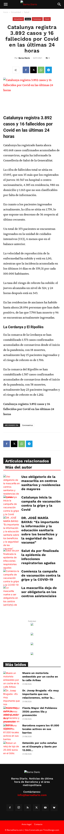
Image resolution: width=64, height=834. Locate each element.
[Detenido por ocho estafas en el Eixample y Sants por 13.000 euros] (11, 748)
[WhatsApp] (41, 70)
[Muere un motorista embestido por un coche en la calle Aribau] (11, 679)
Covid (47, 19)
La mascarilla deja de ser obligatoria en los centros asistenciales (39, 592)
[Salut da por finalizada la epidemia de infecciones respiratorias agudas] (11, 559)
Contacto (38, 824)
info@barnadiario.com (32, 795)
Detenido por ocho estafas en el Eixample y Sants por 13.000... (39, 746)
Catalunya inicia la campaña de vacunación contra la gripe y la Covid (41, 503)
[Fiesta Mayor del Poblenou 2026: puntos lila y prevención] (11, 714)
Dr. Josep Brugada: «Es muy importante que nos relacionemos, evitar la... (40, 694)
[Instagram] (18, 807)
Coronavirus (27, 425)
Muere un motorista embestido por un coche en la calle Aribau (40, 676)
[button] (5, 4)
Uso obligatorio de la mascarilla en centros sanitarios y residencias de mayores (40, 483)
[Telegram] (48, 70)
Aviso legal (27, 824)
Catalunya (37, 19)
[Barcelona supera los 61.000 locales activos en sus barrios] (11, 732)
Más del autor (18, 467)
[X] (33, 70)
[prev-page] (5, 604)
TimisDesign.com (51, 830)
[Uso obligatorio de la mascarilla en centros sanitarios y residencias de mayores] (11, 487)
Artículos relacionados (27, 461)
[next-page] (11, 604)
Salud (26, 12)
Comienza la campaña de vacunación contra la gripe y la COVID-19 (40, 575)
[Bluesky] (54, 807)
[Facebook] (26, 70)
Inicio (5, 12)
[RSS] (27, 807)
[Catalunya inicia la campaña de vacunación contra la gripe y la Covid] (11, 505)
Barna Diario (24, 58)
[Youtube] (45, 807)
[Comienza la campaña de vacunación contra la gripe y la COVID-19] (11, 577)
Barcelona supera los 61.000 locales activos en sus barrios (40, 729)
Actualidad (16, 12)
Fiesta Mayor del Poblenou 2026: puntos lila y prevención (39, 711)
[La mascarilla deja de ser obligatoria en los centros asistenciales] (11, 598)
